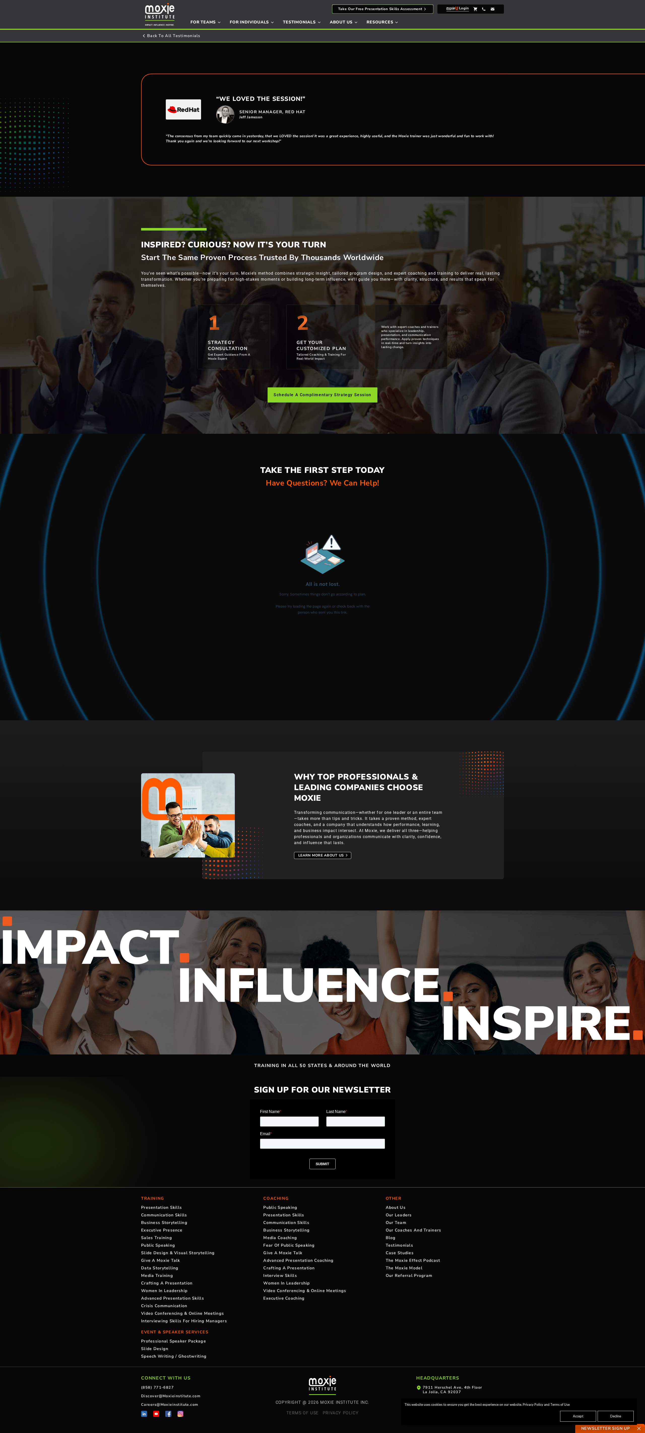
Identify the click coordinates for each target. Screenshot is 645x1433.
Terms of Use (560, 1404)
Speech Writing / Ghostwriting (174, 1356)
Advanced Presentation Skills (172, 1298)
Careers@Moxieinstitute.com (170, 1404)
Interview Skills (280, 1275)
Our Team (396, 1222)
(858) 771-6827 (157, 1387)
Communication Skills (164, 1215)
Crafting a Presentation (166, 1283)
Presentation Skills (161, 1207)
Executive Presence (161, 1230)
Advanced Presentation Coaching (298, 1260)
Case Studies (400, 1253)
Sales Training (156, 1238)
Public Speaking (158, 1245)
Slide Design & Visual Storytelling (178, 1253)
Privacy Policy (533, 1404)
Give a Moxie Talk (160, 1260)
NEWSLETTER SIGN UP (605, 1428)
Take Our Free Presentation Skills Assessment (380, 9)
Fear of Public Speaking (289, 1245)
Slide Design (154, 1348)
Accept (578, 1416)
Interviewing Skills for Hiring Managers (184, 1321)
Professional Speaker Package (173, 1341)
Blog (391, 1238)
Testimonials (399, 1245)
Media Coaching (280, 1238)
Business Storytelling (164, 1222)
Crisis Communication (164, 1306)
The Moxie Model (404, 1268)
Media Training (157, 1275)
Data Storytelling (160, 1268)
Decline (615, 1416)
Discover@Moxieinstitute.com (171, 1396)
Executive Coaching (284, 1298)
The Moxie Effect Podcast (413, 1260)
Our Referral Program (409, 1275)
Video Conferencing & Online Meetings (182, 1313)
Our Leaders (399, 1215)
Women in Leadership (164, 1290)
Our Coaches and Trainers (413, 1230)
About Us (396, 1207)
